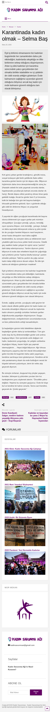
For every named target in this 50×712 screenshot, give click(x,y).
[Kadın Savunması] (25, 11)
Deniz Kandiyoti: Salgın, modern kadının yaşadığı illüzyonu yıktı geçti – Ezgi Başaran (12, 417)
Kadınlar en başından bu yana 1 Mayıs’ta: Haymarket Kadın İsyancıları (38, 417)
